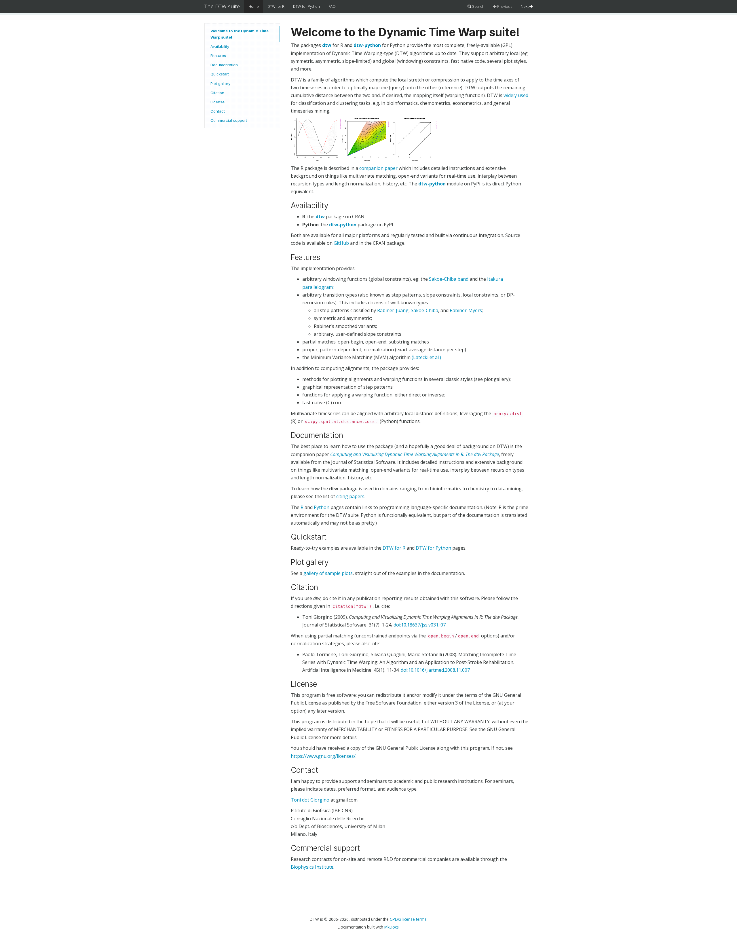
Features (218, 55)
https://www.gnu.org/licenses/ (323, 756)
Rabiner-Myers (466, 310)
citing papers (350, 496)
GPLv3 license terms (408, 919)
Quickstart (219, 74)
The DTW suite (222, 6)
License (217, 102)
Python (321, 507)
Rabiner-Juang (393, 310)
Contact (217, 111)
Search (478, 6)
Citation (217, 92)
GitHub (341, 243)
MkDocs (391, 927)
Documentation (224, 64)
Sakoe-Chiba (424, 310)
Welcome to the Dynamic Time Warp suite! (239, 34)
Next (525, 6)
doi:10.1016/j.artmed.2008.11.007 (435, 670)
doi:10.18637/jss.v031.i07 (420, 625)
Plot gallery (220, 83)
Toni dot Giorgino (310, 800)
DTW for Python (306, 6)
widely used (516, 95)
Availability (219, 46)
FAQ (332, 6)
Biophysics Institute (312, 867)
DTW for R (275, 6)
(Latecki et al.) (426, 357)
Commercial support (228, 120)
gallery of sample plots (328, 573)
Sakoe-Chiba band (448, 279)
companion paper (378, 168)
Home (253, 6)
